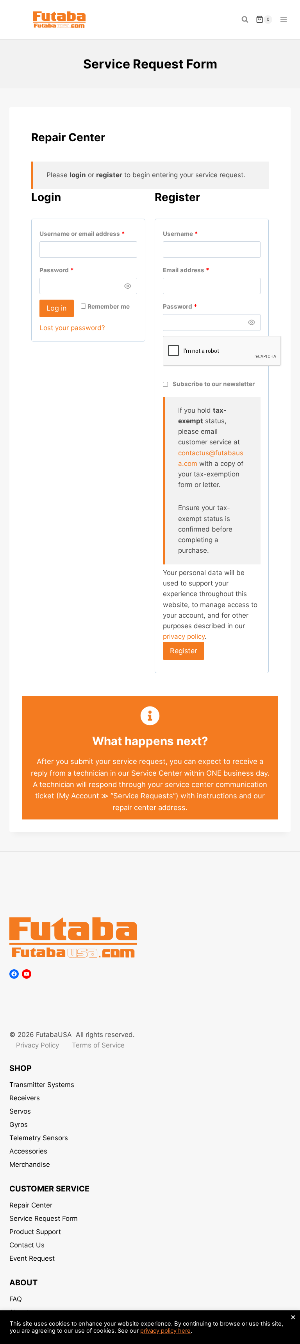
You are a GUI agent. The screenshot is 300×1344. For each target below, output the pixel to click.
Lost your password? (72, 328)
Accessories (28, 1151)
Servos (20, 1111)
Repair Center (30, 1205)
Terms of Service (98, 1045)
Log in (56, 308)
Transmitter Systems (41, 1085)
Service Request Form (43, 1218)
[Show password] (128, 286)
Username (182, 235)
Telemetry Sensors (38, 1138)
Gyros (18, 1124)
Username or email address (84, 235)
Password (58, 272)
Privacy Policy (37, 1045)
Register (183, 651)
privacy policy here (165, 1330)
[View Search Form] (245, 20)
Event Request (32, 1258)
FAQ (15, 1299)
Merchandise (29, 1164)
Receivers (24, 1098)
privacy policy (184, 636)
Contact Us (27, 1245)
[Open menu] (283, 19)
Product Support (35, 1232)
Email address (188, 272)
